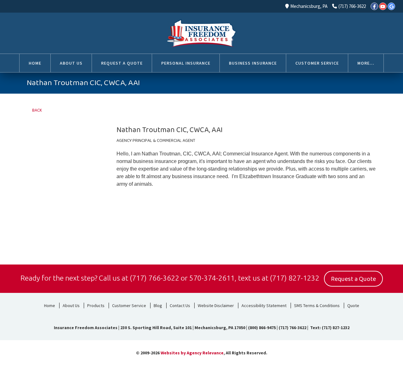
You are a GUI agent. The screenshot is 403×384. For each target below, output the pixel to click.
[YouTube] (383, 6)
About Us (71, 305)
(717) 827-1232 (294, 278)
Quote (353, 305)
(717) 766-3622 (352, 6)
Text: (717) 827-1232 (329, 327)
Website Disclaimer (216, 305)
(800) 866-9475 (262, 327)
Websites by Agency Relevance (192, 353)
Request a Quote (353, 279)
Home (49, 305)
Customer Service (129, 305)
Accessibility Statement (264, 305)
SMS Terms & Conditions (317, 305)
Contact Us (180, 305)
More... (365, 63)
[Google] (391, 6)
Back (36, 110)
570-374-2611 (212, 278)
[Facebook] (374, 6)
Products (96, 305)
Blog (158, 305)
